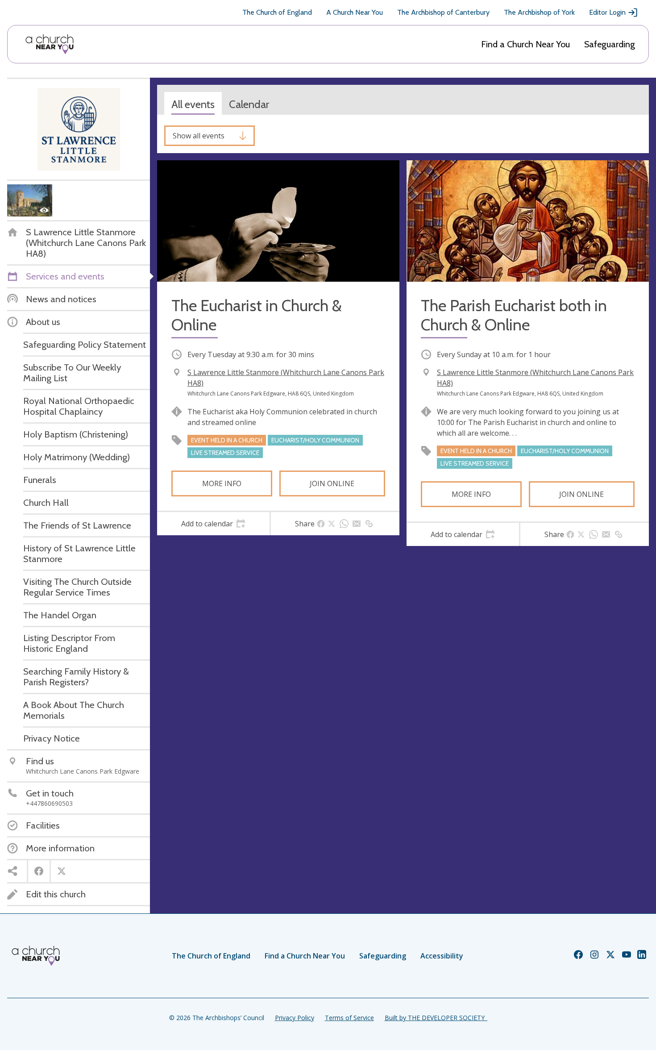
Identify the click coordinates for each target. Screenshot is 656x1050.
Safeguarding (609, 44)
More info (221, 483)
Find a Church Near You (525, 44)
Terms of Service (349, 1017)
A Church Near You (354, 12)
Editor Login (607, 12)
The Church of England (277, 12)
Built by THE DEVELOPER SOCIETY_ (436, 1017)
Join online (332, 483)
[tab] (213, 523)
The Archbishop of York (539, 12)
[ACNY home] (49, 44)
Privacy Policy (294, 1017)
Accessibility (441, 956)
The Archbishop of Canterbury (443, 12)
